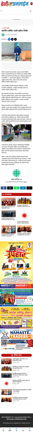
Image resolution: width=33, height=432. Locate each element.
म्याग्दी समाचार (6, 28)
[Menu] (31, 11)
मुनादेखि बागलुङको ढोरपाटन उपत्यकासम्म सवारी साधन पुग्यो (8, 219)
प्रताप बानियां (15, 179)
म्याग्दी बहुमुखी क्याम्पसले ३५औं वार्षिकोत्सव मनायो (8, 207)
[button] (1, 11)
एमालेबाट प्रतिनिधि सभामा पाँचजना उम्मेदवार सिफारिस (23, 222)
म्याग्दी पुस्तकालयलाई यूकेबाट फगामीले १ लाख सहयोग (8, 235)
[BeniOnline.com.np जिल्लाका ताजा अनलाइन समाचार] (15, 3)
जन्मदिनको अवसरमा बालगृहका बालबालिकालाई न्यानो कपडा (24, 234)
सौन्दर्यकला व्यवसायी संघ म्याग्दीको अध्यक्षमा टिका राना (23, 206)
